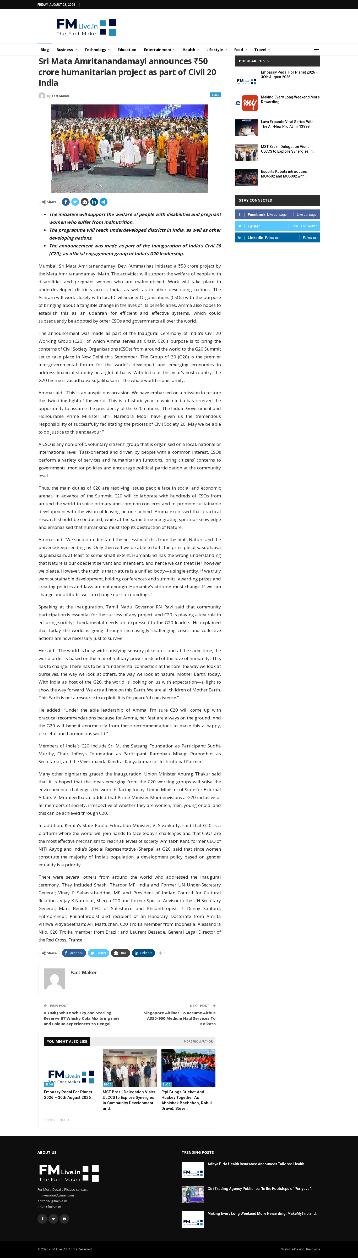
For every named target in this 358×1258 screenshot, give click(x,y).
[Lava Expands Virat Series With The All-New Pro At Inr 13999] (246, 127)
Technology (95, 49)
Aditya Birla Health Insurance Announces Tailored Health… (257, 1164)
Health (189, 49)
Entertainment (158, 49)
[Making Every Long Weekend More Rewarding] (246, 103)
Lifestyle (215, 49)
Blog (45, 49)
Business (65, 49)
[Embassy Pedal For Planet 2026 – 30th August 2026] (71, 1068)
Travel (260, 49)
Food (238, 49)
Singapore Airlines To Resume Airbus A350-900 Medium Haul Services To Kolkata (180, 1018)
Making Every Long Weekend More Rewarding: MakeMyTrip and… (263, 1213)
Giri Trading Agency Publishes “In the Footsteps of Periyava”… (260, 1189)
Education (127, 49)
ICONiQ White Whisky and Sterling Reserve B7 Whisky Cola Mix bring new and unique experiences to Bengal (81, 1018)
